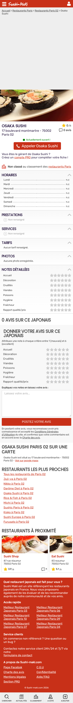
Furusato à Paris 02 (16, 521)
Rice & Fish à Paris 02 (18, 498)
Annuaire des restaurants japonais (18, 3)
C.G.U (40, 667)
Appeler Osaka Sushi (40, 146)
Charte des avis (31, 437)
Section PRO (12, 681)
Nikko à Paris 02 (14, 483)
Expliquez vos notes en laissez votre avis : (25, 387)
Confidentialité (46, 672)
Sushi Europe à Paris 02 (19, 517)
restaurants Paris (59, 166)
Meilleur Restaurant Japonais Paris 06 (49, 609)
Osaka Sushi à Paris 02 (18, 493)
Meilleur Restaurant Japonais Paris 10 (16, 617)
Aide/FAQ (42, 676)
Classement (36, 701)
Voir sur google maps (26, 460)
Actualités (21, 701)
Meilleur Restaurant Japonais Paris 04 (49, 625)
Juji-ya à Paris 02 (15, 479)
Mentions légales (15, 676)
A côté (50, 701)
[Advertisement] (36, 53)
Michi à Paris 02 (14, 502)
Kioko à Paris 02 (14, 512)
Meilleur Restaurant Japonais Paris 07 (16, 625)
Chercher (7, 701)
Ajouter (65, 701)
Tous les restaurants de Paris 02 (25, 474)
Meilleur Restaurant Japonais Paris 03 (16, 609)
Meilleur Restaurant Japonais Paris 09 (49, 617)
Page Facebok (13, 667)
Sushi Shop (11, 556)
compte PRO (22, 157)
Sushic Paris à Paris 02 (18, 507)
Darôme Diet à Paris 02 (18, 488)
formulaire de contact (18, 655)
